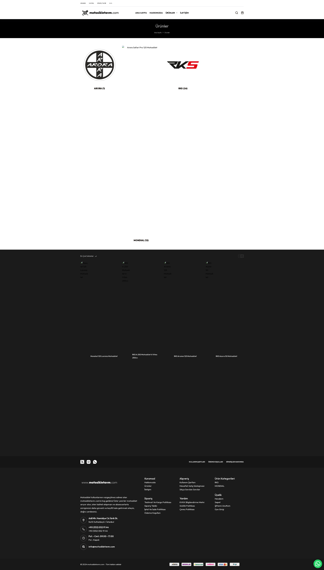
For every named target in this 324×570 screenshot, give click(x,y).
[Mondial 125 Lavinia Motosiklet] (84, 356)
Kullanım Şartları (197, 462)
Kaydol (91, 3)
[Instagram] (88, 462)
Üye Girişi (219, 509)
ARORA (99, 88)
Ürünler (170, 13)
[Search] (236, 13)
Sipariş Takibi (101, 3)
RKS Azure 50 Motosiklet (226, 356)
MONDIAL (141, 240)
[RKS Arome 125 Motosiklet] (167, 356)
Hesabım (83, 3)
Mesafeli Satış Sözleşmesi (192, 486)
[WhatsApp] (95, 462)
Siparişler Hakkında (235, 462)
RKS (182, 88)
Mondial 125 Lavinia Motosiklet (104, 356)
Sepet (217, 502)
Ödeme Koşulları (215, 462)
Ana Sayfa (141, 13)
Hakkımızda (156, 13)
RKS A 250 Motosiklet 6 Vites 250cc (144, 356)
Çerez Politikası (187, 509)
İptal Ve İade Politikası (155, 509)
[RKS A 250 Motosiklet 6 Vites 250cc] (126, 356)
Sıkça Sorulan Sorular (190, 489)
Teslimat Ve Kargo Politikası (157, 502)
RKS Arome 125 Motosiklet (185, 356)
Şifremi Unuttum (222, 505)
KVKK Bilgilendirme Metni (192, 502)
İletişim (184, 13)
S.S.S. (110, 3)
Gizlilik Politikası (187, 505)
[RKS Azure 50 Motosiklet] (209, 356)
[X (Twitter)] (82, 462)
